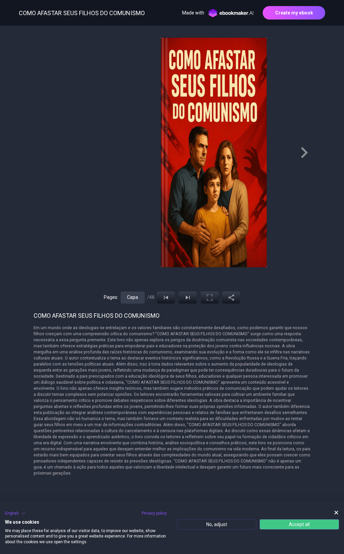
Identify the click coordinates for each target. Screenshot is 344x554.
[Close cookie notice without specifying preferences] (336, 512)
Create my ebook (294, 12)
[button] (15, 513)
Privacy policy (154, 513)
